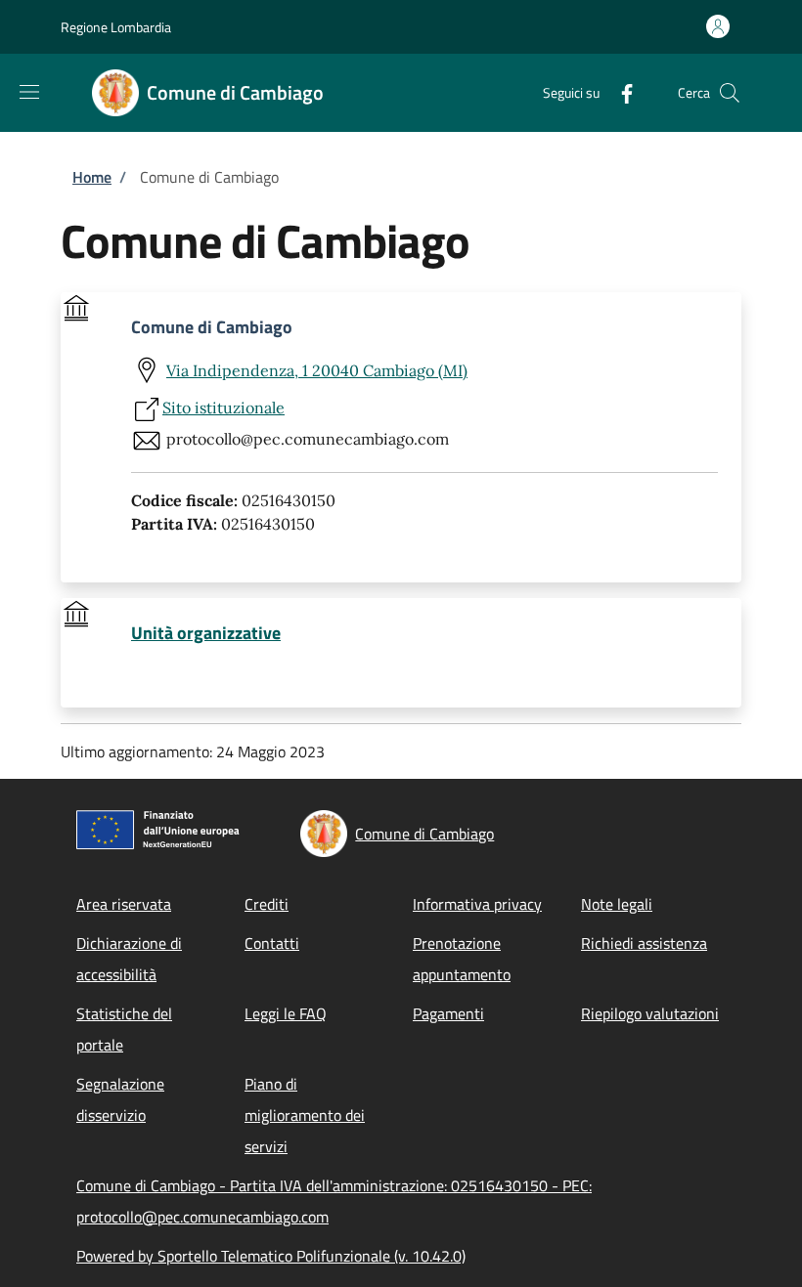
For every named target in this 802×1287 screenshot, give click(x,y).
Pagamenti (448, 1013)
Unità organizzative (206, 633)
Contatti (272, 943)
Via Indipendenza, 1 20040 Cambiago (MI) (317, 370)
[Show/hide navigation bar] (29, 92)
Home (91, 177)
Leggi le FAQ (286, 1013)
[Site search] (729, 93)
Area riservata (123, 904)
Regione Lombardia (116, 27)
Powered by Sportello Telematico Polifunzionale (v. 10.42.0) (271, 1255)
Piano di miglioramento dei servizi (305, 1115)
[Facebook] (619, 92)
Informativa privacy (477, 904)
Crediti (267, 904)
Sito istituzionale (223, 407)
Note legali (616, 904)
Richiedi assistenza (644, 943)
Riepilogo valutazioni (650, 1013)
